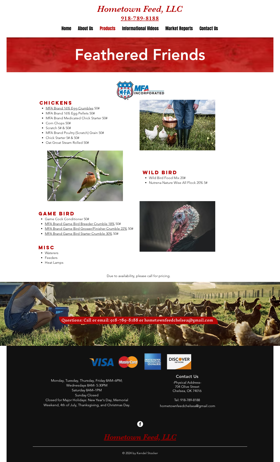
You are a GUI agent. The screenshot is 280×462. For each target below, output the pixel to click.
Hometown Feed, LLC (139, 9)
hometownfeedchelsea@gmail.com (178, 320)
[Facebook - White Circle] (140, 424)
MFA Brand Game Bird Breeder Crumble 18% (80, 224)
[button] (179, 28)
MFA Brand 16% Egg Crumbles (69, 108)
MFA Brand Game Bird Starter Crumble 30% (78, 234)
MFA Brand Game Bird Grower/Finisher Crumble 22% (86, 229)
